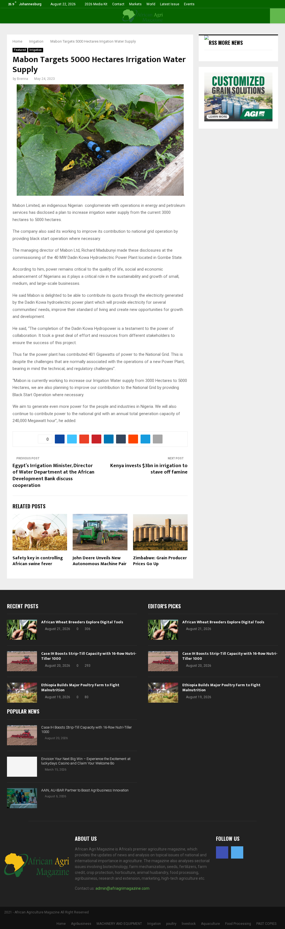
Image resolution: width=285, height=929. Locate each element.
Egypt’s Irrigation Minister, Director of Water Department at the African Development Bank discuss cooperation (53, 476)
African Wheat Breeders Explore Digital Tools (82, 622)
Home (61, 924)
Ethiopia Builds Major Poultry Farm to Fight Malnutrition (80, 687)
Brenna (22, 79)
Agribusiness (81, 924)
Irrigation (36, 50)
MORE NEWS (230, 42)
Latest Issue (169, 4)
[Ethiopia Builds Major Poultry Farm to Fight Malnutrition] (22, 693)
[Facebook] (222, 852)
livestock (189, 924)
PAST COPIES (266, 924)
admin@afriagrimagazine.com (122, 888)
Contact (118, 4)
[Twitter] (237, 852)
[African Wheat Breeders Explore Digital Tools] (22, 630)
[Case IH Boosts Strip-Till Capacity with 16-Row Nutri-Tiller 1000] (22, 661)
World (150, 4)
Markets (135, 4)
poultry (171, 924)
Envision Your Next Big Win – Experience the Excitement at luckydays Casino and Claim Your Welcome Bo (86, 761)
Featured (20, 50)
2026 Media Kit (96, 4)
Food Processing (238, 924)
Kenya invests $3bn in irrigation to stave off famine (149, 469)
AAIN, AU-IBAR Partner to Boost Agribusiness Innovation (85, 790)
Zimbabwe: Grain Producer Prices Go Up (160, 561)
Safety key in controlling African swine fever (38, 561)
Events (189, 4)
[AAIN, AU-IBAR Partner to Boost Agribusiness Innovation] (22, 798)
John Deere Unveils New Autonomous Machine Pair (99, 561)
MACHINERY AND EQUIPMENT (119, 924)
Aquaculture (210, 924)
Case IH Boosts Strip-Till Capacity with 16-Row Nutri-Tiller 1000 (88, 656)
